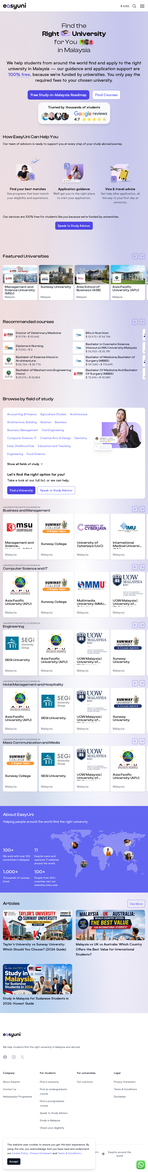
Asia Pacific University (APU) (125, 288)
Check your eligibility (52, 1127)
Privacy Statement (41, 1153)
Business (61, 422)
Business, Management (22, 430)
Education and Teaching (54, 446)
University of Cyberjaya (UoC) (90, 544)
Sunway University (56, 287)
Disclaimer (120, 1096)
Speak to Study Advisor (74, 225)
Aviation (45, 422)
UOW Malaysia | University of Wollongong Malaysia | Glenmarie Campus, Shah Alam (125, 603)
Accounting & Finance (22, 414)
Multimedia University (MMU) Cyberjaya (91, 603)
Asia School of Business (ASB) (89, 288)
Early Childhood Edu (20, 446)
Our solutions (85, 1081)
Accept (13, 1161)
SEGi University (17, 660)
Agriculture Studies (53, 414)
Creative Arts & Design (55, 438)
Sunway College (54, 544)
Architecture (78, 414)
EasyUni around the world (119, 1154)
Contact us (9, 1089)
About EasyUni (11, 1081)
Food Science (36, 454)
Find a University (21, 490)
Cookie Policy (20, 1153)
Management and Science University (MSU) (20, 290)
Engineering (15, 454)
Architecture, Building (22, 422)
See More (137, 905)
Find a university (49, 1081)
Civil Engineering (53, 430)
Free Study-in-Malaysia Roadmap (58, 95)
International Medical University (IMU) (128, 545)
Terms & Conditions (70, 1153)
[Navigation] (142, 6)
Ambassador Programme (17, 1096)
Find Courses (106, 95)
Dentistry (81, 438)
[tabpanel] (74, 69)
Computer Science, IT (22, 438)
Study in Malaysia (50, 1120)
